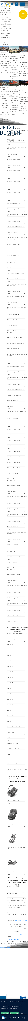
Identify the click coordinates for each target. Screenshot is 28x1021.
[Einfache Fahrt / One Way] (20, 139)
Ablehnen (5, 1013)
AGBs (22, 917)
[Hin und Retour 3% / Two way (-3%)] (25, 140)
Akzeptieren (14, 1013)
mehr (22, 1013)
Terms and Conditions (21, 920)
